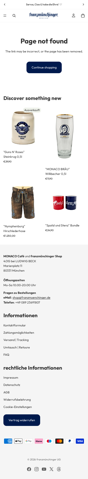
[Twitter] (51, 469)
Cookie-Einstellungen (17, 407)
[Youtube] (44, 469)
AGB (6, 392)
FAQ (6, 355)
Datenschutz (11, 385)
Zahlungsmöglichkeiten (18, 333)
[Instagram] (36, 469)
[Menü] (5, 16)
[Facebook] (29, 469)
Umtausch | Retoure (16, 347)
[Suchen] (14, 15)
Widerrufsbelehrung (17, 400)
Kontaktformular (14, 325)
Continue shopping (44, 67)
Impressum (10, 377)
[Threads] (59, 469)
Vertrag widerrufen (22, 420)
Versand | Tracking (16, 340)
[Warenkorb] (83, 15)
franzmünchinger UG (49, 459)
